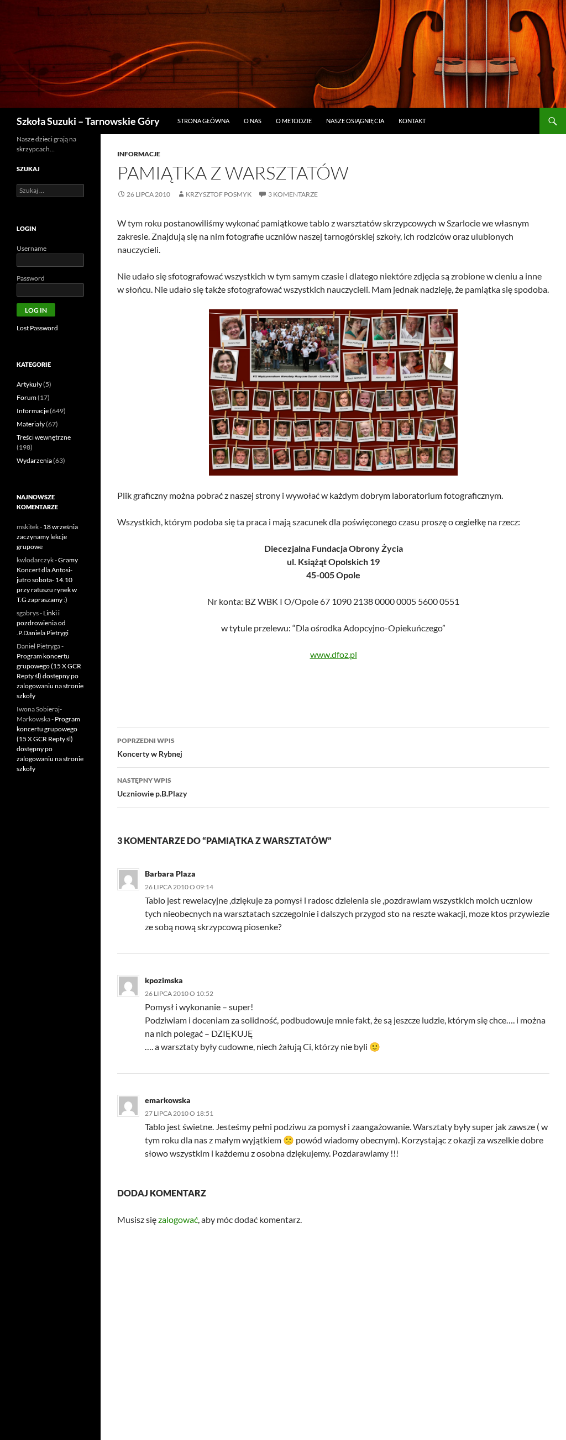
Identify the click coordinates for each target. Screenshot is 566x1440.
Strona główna (203, 120)
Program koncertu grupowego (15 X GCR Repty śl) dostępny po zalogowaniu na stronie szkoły (50, 676)
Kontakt (412, 120)
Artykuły (29, 384)
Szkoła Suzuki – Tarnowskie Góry (88, 121)
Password (31, 278)
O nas (252, 120)
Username (31, 248)
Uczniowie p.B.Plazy (152, 787)
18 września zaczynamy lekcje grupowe (47, 537)
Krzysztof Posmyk (218, 194)
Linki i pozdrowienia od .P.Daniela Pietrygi (43, 623)
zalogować (178, 1219)
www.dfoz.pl (333, 654)
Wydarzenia (34, 460)
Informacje (138, 154)
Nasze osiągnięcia (355, 120)
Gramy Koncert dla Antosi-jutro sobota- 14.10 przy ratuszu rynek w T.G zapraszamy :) (47, 580)
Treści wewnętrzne (44, 437)
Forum (26, 397)
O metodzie (294, 120)
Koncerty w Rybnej (149, 747)
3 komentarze (293, 194)
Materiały (31, 424)
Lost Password (37, 328)
